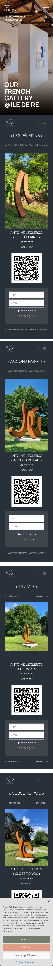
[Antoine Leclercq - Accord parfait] (26, 229)
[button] (48, 901)
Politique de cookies (25, 962)
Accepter (26, 939)
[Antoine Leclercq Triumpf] (26, 865)
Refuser (26, 947)
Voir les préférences (26, 955)
